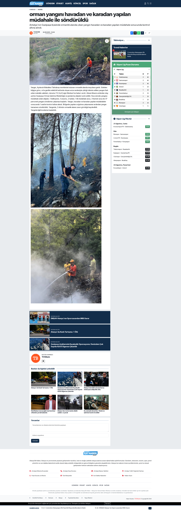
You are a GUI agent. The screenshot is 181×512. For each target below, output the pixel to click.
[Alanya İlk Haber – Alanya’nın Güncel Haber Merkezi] (37, 3)
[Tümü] (149, 40)
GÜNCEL (77, 4)
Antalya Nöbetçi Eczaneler (40, 471)
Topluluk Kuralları (73, 498)
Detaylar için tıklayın (132, 112)
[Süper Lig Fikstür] (149, 119)
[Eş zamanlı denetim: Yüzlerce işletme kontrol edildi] (96, 402)
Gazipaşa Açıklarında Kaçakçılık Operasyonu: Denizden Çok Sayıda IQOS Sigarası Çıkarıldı (70, 389)
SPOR (85, 4)
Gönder (35, 441)
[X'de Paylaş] (135, 33)
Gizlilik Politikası (37, 498)
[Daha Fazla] (142, 33)
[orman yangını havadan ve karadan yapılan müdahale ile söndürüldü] (70, 61)
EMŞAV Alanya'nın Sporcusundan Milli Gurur (114, 508)
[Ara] (148, 3)
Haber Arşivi (128, 475)
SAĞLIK (92, 4)
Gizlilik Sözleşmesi (97, 503)
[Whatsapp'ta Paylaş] (138, 33)
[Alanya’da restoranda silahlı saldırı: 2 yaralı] (70, 402)
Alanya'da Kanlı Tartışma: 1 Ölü (42, 388)
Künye (60, 498)
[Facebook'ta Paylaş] (131, 33)
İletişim (50, 498)
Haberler (32, 9)
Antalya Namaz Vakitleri (101, 471)
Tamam (107, 503)
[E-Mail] (43, 361)
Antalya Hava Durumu (69, 471)
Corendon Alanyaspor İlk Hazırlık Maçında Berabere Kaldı (65, 508)
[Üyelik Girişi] (145, 3)
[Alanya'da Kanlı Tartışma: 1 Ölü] (43, 379)
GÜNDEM (50, 4)
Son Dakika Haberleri (99, 475)
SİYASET (60, 4)
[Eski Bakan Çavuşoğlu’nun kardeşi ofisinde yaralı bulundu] (43, 402)
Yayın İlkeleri (88, 498)
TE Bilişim (46, 357)
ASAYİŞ (68, 4)
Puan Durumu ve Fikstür (39, 475)
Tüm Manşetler (67, 475)
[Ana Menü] (150, 3)
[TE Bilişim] (35, 358)
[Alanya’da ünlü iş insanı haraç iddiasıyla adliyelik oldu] (96, 379)
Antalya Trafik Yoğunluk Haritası (134, 471)
